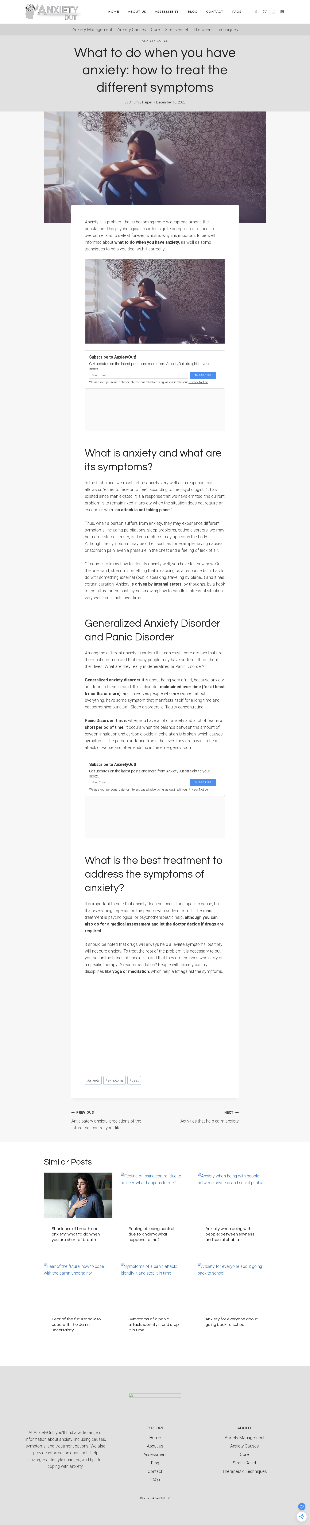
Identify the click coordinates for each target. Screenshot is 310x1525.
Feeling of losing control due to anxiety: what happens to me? (151, 1234)
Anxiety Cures (155, 40)
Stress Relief (176, 29)
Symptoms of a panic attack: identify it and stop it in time (153, 1324)
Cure (155, 29)
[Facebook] (256, 11)
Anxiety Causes (131, 29)
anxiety (93, 1080)
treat (134, 1080)
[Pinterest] (282, 11)
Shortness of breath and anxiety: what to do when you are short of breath (76, 1234)
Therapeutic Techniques (215, 29)
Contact (214, 12)
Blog (192, 12)
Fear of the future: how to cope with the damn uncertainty (76, 1324)
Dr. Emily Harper (140, 102)
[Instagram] (273, 11)
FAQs (236, 12)
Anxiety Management (92, 29)
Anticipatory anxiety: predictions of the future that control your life (106, 1120)
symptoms (115, 1080)
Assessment (167, 12)
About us (137, 12)
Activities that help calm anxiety (209, 1117)
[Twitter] (264, 11)
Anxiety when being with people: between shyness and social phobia (229, 1234)
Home (113, 12)
